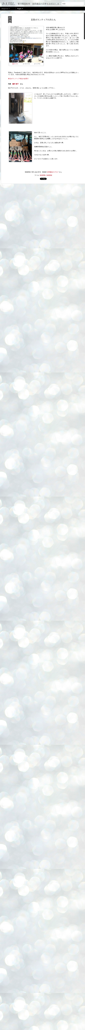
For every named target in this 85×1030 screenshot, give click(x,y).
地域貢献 (49, 175)
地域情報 (43, 175)
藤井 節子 (16, 84)
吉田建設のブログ (53, 172)
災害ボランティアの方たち (43, 19)
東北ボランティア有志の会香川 (18, 78)
